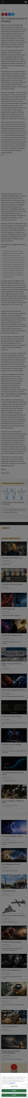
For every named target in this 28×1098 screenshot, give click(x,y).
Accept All (14, 1095)
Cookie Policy (12, 1083)
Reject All (14, 1090)
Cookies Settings (14, 1086)
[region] (14, 1085)
